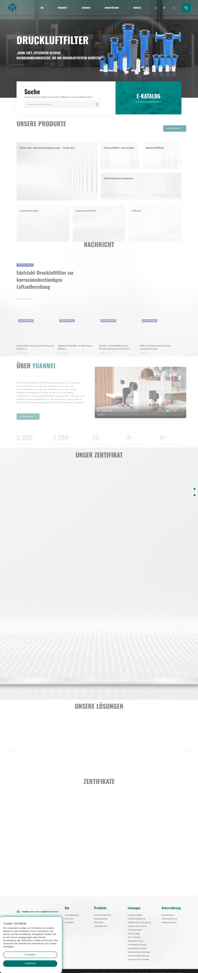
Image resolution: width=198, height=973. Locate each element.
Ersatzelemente (101, 655)
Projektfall (69, 659)
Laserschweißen (135, 652)
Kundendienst (168, 652)
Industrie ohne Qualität (138, 696)
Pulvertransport (135, 667)
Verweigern (30, 954)
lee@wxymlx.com (31, 657)
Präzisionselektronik (136, 655)
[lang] (164, 8)
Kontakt (137, 7)
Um (42, 7)
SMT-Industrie (134, 674)
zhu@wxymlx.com (49, 657)
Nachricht (69, 655)
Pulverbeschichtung (137, 681)
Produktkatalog (72, 652)
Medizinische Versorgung (139, 659)
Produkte (62, 7)
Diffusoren (98, 659)
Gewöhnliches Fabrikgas (139, 689)
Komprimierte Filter (102, 652)
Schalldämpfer (101, 663)
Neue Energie (134, 670)
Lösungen (86, 7)
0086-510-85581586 (32, 670)
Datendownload (169, 659)
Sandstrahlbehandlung (138, 692)
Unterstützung (112, 7)
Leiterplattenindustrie (137, 685)
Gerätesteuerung (135, 678)
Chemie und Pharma (137, 663)
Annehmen (30, 963)
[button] (188, 563)
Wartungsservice (169, 655)
